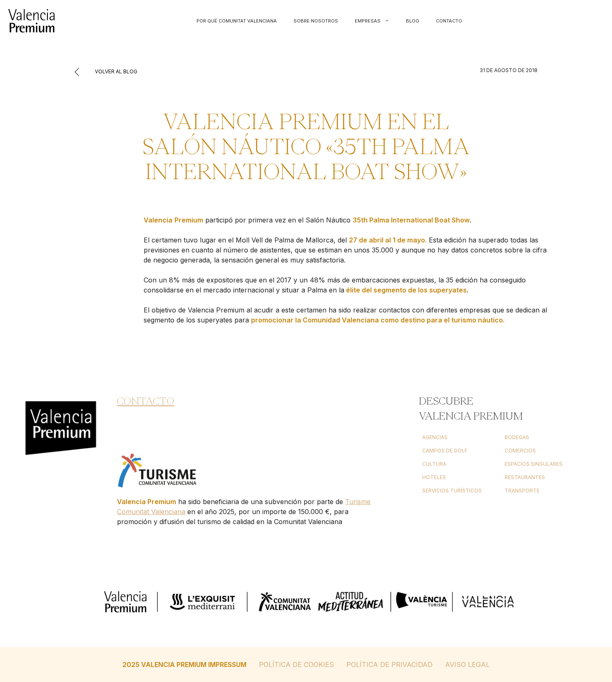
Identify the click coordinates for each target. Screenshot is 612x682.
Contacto (449, 21)
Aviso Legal (467, 664)
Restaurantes (525, 477)
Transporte (522, 490)
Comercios (520, 450)
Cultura (434, 464)
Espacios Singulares (533, 464)
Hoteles (434, 477)
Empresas (368, 21)
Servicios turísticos (452, 490)
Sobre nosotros (316, 21)
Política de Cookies (296, 664)
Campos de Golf (445, 450)
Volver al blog (115, 71)
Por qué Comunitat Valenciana (237, 21)
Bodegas (517, 437)
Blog (412, 21)
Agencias (435, 437)
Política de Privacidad (389, 664)
